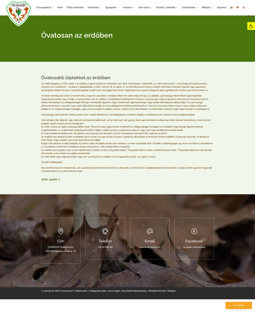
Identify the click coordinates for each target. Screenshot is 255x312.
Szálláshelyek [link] (188, 7)
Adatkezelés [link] (81, 291)
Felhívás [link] (238, 305)
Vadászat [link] (127, 7)
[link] (251, 26)
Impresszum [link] (67, 291)
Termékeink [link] (93, 7)
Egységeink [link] (110, 7)
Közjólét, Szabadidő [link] (165, 7)
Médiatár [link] (206, 7)
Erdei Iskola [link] (144, 7)
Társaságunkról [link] (43, 7)
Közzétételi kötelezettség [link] (134, 291)
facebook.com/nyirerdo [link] (194, 247)
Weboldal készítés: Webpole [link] (162, 291)
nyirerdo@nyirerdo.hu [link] (149, 247)
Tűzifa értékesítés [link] (75, 7)
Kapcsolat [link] (222, 7)
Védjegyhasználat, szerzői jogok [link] (104, 291)
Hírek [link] (60, 7)
